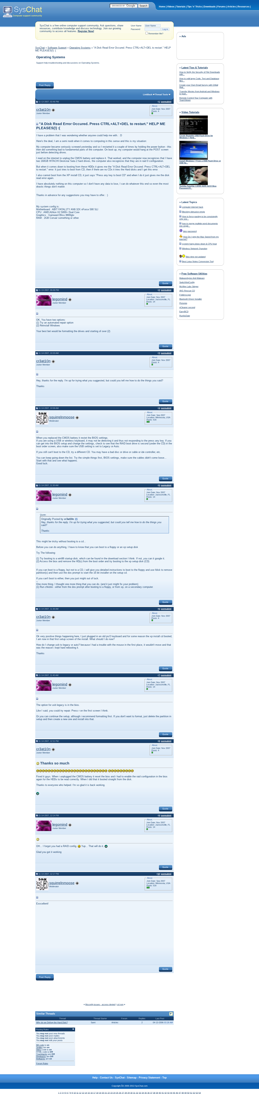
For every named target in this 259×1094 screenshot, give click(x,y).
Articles (231, 6)
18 (97, 1093)
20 (103, 1093)
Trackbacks (41, 1054)
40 (160, 1093)
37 (151, 1093)
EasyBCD (183, 311)
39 (157, 1093)
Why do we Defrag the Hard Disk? (52, 1022)
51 (191, 1093)
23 (111, 1093)
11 (77, 1093)
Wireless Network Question (194, 248)
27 (123, 1093)
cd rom (120, 1004)
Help (95, 1077)
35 (145, 1093)
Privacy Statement (149, 1077)
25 (117, 1093)
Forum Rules (42, 1063)
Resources (244, 6)
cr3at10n (43, 110)
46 (177, 1093)
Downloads (210, 6)
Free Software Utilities (194, 273)
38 (154, 1093)
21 (106, 1093)
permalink (166, 102)
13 (83, 1093)
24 (114, 1093)
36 (148, 1093)
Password (135, 29)
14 (86, 1093)
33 (140, 1093)
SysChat (40, 47)
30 (131, 1093)
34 (143, 1093)
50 (188, 1093)
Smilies (39, 1047)
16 (91, 1093)
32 (137, 1093)
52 (194, 1093)
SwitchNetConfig (187, 282)
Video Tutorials (190, 112)
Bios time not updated (196, 257)
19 (100, 1093)
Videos (170, 6)
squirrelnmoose (62, 417)
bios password (190, 231)
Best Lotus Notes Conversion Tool (197, 261)
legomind (59, 299)
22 (109, 1093)
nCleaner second (187, 307)
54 (200, 1093)
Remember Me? (155, 33)
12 (80, 1093)
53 (197, 1093)
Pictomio (183, 303)
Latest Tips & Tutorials (194, 67)
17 (94, 1093)
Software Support (57, 47)
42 (165, 1093)
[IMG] (38, 1049)
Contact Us (106, 1077)
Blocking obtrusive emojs (193, 212)
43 (168, 1093)
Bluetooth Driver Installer (190, 299)
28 (126, 1093)
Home (162, 6)
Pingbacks (41, 1056)
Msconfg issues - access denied (100, 1004)
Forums (221, 6)
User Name (136, 25)
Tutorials (180, 6)
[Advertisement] (104, 73)
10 (75, 1093)
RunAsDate (184, 316)
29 (128, 1093)
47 (180, 1093)
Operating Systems (80, 47)
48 (182, 1093)
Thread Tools (161, 94)
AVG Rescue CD (187, 291)
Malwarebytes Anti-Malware (192, 278)
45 (174, 1093)
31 (134, 1093)
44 (171, 1093)
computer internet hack (192, 207)
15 (89, 1093)
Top (164, 1077)
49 (185, 1093)
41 (163, 1093)
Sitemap (132, 1077)
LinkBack (147, 94)
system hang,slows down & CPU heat (199, 244)
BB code (40, 1045)
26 (120, 1093)
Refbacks (40, 1059)
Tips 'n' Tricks (194, 6)
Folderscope (185, 295)
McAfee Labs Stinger (189, 286)
